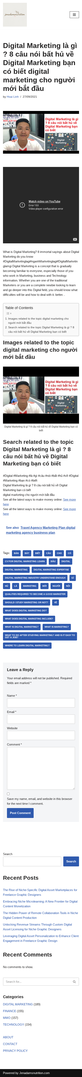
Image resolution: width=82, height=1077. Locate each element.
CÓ (69, 553)
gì (72, 578)
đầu (53, 561)
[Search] (74, 982)
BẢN (16, 553)
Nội (68, 586)
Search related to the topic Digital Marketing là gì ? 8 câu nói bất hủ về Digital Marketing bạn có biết (41, 329)
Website (12, 728)
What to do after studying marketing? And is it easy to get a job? (40, 636)
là (15, 586)
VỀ (55, 602)
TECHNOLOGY (13, 1024)
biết (37, 553)
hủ (6, 586)
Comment (14, 744)
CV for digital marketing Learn (25, 561)
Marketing (29, 586)
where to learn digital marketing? (27, 645)
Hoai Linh (13, 96)
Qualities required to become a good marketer (35, 594)
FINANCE (9, 1011)
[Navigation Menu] (74, 14)
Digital (66, 561)
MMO (7, 1017)
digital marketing (16, 569)
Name (12, 695)
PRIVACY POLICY (15, 1050)
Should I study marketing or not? (26, 602)
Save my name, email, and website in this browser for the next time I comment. (39, 801)
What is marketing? (57, 627)
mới (44, 586)
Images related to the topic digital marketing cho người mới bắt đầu (38, 321)
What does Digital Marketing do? (26, 610)
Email (11, 712)
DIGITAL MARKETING (18, 1004)
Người (56, 586)
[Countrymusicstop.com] (15, 15)
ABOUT (8, 1037)
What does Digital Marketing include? (29, 618)
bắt (27, 553)
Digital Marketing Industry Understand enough (35, 578)
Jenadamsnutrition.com (34, 1073)
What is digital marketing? (22, 627)
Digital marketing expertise (51, 569)
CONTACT (10, 1044)
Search (7, 854)
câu (48, 553)
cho (59, 553)
